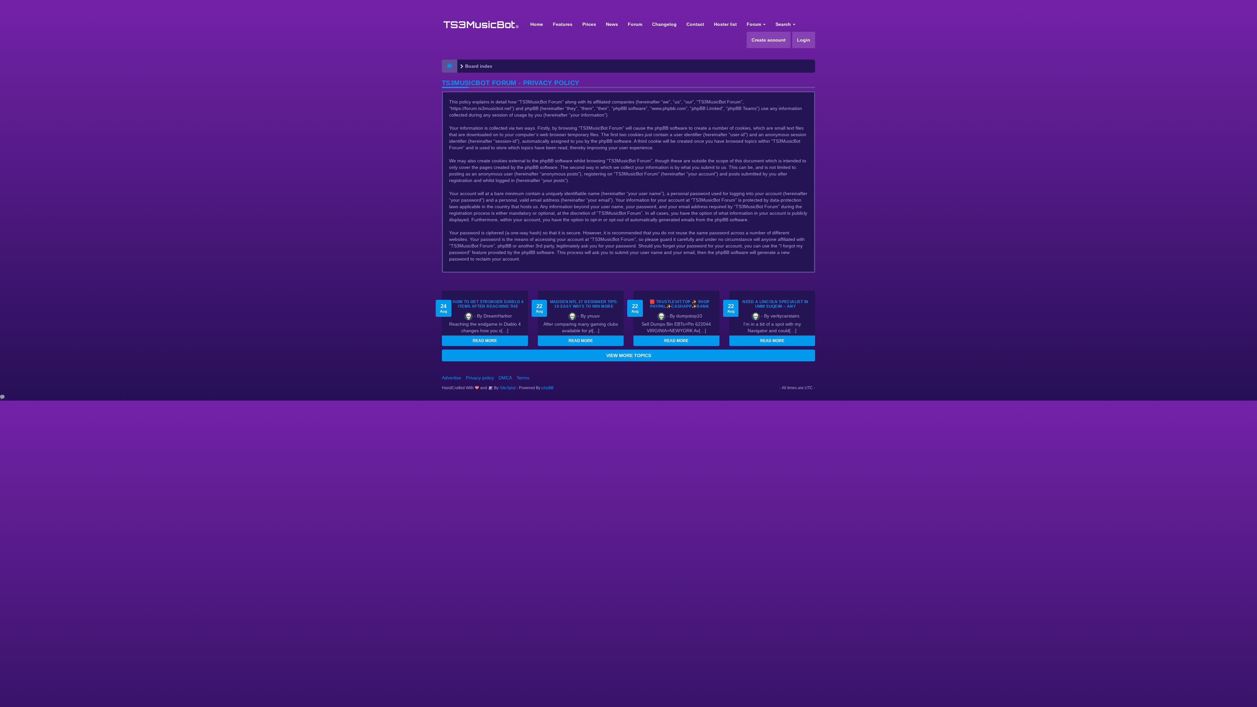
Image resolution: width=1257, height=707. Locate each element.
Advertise (451, 377)
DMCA (505, 377)
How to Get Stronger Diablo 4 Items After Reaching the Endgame (488, 306)
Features (563, 24)
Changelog (664, 24)
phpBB (547, 388)
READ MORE (485, 340)
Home (536, 24)
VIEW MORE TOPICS (628, 355)
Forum (635, 24)
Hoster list (725, 24)
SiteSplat (507, 388)
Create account (769, 40)
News (612, 24)
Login (803, 40)
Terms (523, 377)
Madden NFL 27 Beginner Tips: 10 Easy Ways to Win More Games (584, 306)
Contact (695, 24)
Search (783, 24)
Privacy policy (480, 377)
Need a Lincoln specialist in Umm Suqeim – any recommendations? (775, 306)
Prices (589, 24)
